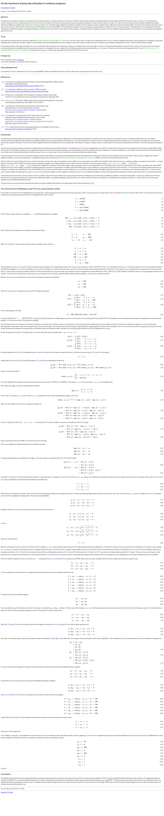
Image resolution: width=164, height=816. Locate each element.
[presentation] (51, 156)
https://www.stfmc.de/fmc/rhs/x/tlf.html (18, 129)
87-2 (88, 183)
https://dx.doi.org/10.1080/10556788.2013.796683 (22, 86)
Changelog (20, 60)
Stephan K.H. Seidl (9, 8)
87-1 (78, 148)
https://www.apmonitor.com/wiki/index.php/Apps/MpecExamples (26, 91)
